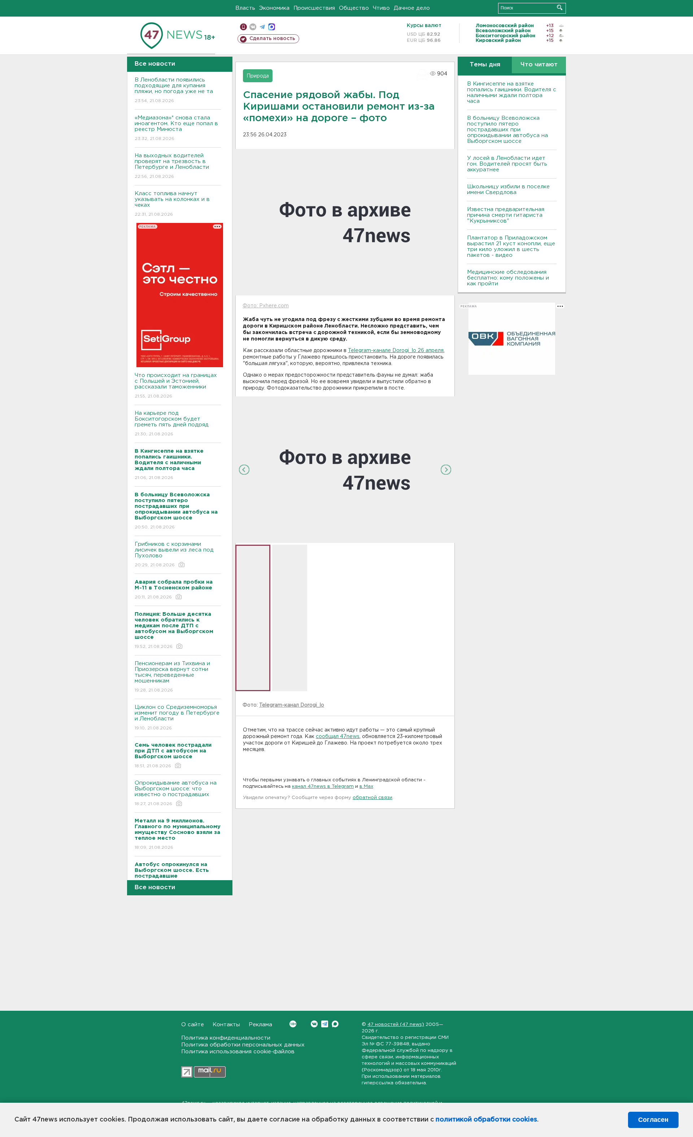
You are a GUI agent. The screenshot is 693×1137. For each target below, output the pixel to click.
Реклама (260, 1024)
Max (335, 1023)
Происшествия (314, 8)
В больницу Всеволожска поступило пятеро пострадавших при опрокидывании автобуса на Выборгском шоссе (507, 130)
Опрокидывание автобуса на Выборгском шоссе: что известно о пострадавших (176, 793)
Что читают (539, 64)
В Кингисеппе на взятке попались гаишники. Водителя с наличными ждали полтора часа (511, 93)
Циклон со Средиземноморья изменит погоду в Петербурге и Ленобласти (177, 717)
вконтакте (252, 26)
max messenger (271, 26)
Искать (559, 7)
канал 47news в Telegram (323, 787)
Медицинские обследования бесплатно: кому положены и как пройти (508, 278)
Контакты (226, 1024)
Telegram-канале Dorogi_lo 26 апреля (396, 350)
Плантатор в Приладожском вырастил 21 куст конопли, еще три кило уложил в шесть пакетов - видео (511, 247)
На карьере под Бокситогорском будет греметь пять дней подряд (172, 423)
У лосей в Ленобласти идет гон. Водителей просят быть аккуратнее (507, 164)
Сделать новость (272, 38)
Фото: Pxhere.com (266, 306)
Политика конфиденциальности (225, 1038)
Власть (245, 8)
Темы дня (485, 64)
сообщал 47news (337, 736)
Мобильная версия (243, 26)
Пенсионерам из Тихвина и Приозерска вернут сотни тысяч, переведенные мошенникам (172, 676)
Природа (258, 76)
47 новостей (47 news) (395, 1025)
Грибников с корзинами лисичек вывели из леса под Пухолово (174, 554)
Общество (354, 8)
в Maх (366, 787)
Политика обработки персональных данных (243, 1044)
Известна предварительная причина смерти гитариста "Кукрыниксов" (505, 215)
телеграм (262, 26)
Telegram (324, 1023)
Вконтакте (314, 1023)
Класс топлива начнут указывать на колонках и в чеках (172, 203)
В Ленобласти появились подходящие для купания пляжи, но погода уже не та (174, 90)
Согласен (653, 1119)
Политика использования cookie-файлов (238, 1051)
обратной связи (372, 798)
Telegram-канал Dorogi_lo (291, 705)
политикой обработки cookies (486, 1120)
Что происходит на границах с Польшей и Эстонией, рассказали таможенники (176, 385)
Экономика (274, 8)
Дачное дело (412, 8)
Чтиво (381, 8)
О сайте (192, 1024)
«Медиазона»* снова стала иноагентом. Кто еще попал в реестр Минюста (176, 128)
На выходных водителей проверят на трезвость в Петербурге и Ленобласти (172, 166)
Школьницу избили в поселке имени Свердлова (508, 189)
